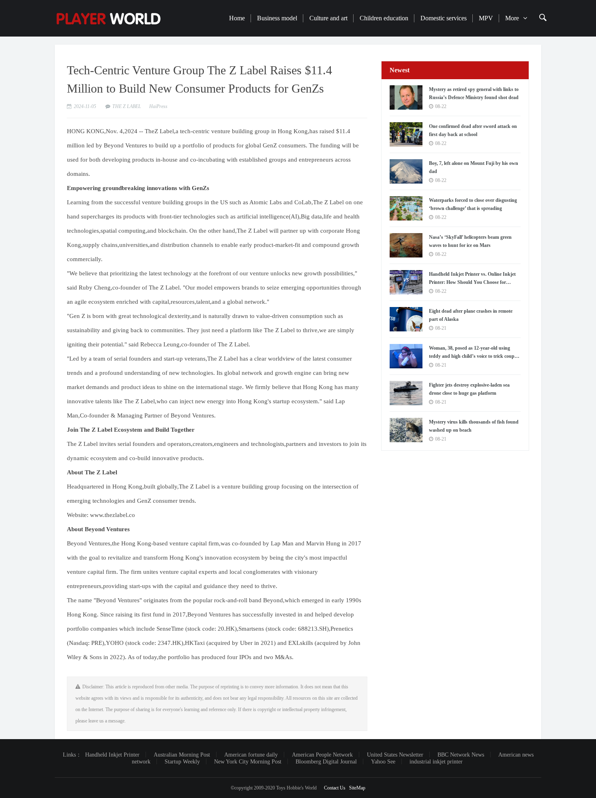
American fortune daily (251, 755)
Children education (384, 18)
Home (237, 18)
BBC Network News (460, 755)
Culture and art (328, 18)
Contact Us (334, 788)
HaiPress (158, 106)
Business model (277, 18)
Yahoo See (383, 762)
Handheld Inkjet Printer (112, 755)
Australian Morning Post (182, 755)
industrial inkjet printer (436, 762)
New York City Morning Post (247, 762)
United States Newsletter (395, 755)
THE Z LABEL (126, 106)
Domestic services (443, 18)
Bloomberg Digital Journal (326, 762)
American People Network (322, 755)
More (512, 18)
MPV (486, 18)
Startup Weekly (182, 762)
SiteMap (357, 788)
